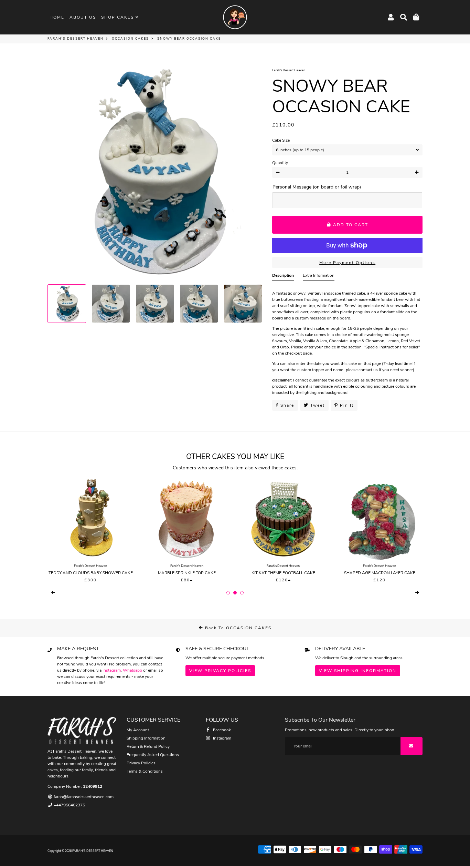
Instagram (112, 670)
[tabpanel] (347, 341)
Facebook (221, 730)
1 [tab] (228, 592)
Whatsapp (132, 670)
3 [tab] (242, 592)
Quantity (280, 162)
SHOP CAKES (118, 17)
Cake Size (281, 140)
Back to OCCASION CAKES (237, 628)
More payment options (347, 262)
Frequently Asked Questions (153, 754)
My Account (138, 730)
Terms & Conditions (145, 771)
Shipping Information (146, 738)
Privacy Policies (141, 763)
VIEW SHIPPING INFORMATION (357, 670)
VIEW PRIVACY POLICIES (220, 670)
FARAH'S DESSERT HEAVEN (75, 39)
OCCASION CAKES (130, 39)
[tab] (283, 276)
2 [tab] (235, 592)
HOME (57, 17)
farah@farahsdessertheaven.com (83, 796)
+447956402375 (69, 805)
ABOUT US (83, 17)
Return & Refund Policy (148, 746)
